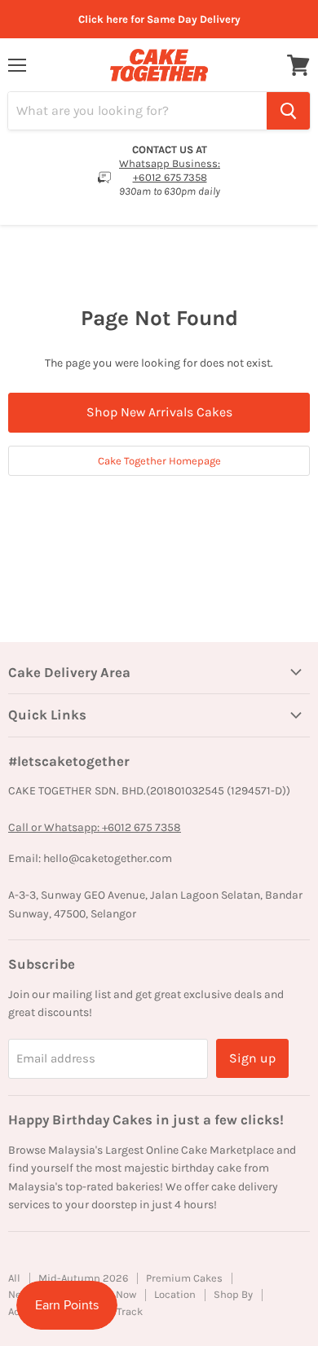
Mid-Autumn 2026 (83, 1278)
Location (175, 1294)
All (14, 1278)
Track (130, 1311)
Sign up (252, 1058)
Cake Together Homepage (159, 461)
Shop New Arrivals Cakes (159, 412)
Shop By (233, 1294)
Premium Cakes (184, 1278)
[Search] (288, 111)
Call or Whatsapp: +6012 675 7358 (94, 827)
